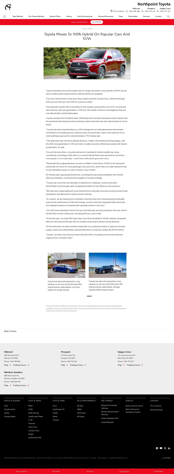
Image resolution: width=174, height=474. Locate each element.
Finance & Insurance (105, 16)
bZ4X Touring (33, 413)
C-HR (30, 420)
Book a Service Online (134, 405)
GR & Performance (86, 400)
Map (6, 364)
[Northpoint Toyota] (7, 7)
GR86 (79, 409)
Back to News (10, 331)
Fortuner (31, 423)
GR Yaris (80, 405)
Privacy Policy (102, 458)
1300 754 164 (150, 9)
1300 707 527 (165, 9)
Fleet (121, 16)
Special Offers (55, 16)
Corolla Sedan (9, 416)
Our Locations (118, 11)
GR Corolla (81, 413)
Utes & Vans (59, 400)
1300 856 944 (15, 381)
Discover (146, 16)
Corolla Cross (33, 430)
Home (4, 16)
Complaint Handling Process (117, 458)
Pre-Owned (107, 400)
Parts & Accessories (85, 16)
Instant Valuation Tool (109, 418)
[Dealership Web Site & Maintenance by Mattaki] (166, 458)
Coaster (56, 420)
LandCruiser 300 (34, 437)
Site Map (93, 458)
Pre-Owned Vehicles (36, 16)
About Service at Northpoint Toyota (133, 410)
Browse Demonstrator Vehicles (110, 413)
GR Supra (80, 416)
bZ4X (30, 409)
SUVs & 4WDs (34, 400)
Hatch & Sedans (12, 400)
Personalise (132, 16)
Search (168, 16)
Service (69, 16)
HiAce (55, 416)
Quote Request (107, 422)
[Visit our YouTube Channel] (161, 448)
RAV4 (30, 405)
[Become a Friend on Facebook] (157, 448)
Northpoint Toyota (154, 3)
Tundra (55, 413)
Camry (6, 413)
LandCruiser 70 (58, 409)
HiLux (55, 405)
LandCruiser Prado (35, 416)
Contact (158, 16)
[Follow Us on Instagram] (165, 448)
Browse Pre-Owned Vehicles (109, 406)
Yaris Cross (32, 427)
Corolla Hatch (9, 409)
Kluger (30, 434)
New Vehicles (18, 16)
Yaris (6, 405)
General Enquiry (156, 409)
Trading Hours (19, 364)
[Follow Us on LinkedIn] (169, 448)
